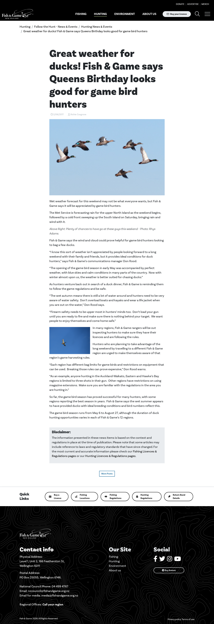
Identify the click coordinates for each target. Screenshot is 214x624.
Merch (205, 4)
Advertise (193, 4)
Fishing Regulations (115, 497)
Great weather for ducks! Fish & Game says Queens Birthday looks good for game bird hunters (85, 31)
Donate (180, 4)
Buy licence (170, 570)
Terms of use (188, 619)
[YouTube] (177, 560)
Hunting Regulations (146, 497)
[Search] (197, 14)
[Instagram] (169, 560)
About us (149, 14)
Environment (124, 14)
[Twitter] (162, 560)
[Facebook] (155, 560)
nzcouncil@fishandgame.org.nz (48, 591)
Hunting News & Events (96, 26)
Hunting (100, 14)
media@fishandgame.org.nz (59, 595)
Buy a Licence (57, 497)
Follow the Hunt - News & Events (55, 26)
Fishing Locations (85, 497)
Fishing (80, 14)
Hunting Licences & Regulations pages (110, 456)
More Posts (107, 473)
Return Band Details (179, 497)
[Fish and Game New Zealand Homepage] (17, 14)
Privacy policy (174, 619)
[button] (207, 14)
